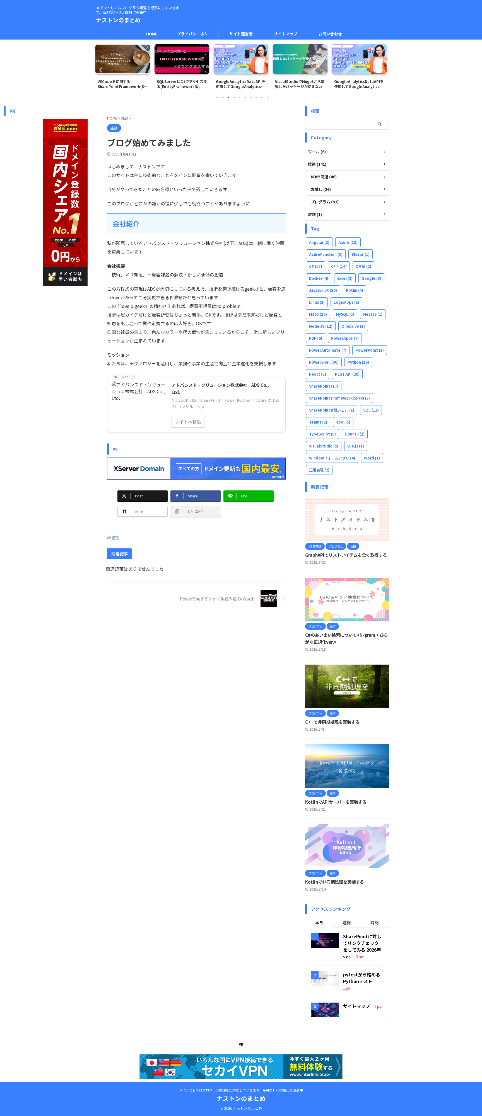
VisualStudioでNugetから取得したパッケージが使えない (300, 84)
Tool (343, 422)
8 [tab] (256, 97)
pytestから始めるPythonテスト (361, 977)
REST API (347, 374)
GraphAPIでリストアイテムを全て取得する (346, 555)
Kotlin (354, 290)
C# (315, 266)
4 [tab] (234, 97)
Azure (348, 242)
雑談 (115, 537)
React (317, 374)
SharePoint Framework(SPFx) (339, 398)
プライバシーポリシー (196, 34)
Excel (345, 278)
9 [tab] (262, 97)
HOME (151, 34)
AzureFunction (326, 254)
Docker (318, 278)
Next (381, 70)
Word (372, 458)
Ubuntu (355, 434)
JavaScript (323, 290)
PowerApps (345, 338)
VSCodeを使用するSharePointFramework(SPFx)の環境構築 (122, 84)
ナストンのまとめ (118, 20)
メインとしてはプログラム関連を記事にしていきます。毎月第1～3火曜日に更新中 (241, 1090)
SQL (371, 410)
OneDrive (353, 326)
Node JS (320, 326)
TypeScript (322, 434)
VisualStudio (323, 446)
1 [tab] (217, 97)
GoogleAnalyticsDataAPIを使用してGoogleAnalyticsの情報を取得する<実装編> (240, 84)
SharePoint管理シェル (331, 410)
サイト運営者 (241, 34)
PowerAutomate (327, 350)
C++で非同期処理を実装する (332, 722)
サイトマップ (285, 34)
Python (358, 362)
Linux (317, 302)
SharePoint (323, 386)
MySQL (345, 314)
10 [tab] (267, 97)
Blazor (360, 254)
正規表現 (319, 470)
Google (371, 278)
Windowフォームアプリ (332, 458)
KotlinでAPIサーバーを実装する (336, 802)
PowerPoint (369, 350)
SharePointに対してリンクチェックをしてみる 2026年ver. (362, 946)
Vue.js (355, 446)
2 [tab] (223, 97)
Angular (319, 242)
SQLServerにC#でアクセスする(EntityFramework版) (182, 84)
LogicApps (346, 302)
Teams (318, 422)
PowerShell (324, 362)
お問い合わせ (330, 34)
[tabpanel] (122, 68)
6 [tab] (245, 97)
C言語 (363, 266)
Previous (100, 70)
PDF (315, 338)
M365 (318, 314)
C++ (339, 266)
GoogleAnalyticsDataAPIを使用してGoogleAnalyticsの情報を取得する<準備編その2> (359, 84)
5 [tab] (239, 97)
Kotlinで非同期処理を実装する (334, 882)
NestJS (372, 314)
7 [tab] (251, 97)
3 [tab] (228, 97)
